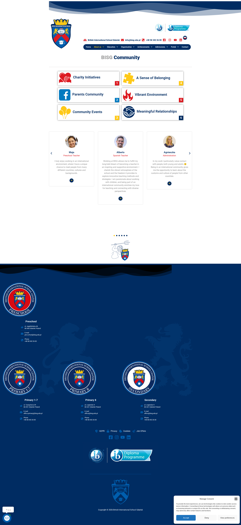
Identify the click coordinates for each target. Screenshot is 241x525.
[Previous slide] (51, 153)
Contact (185, 47)
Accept (186, 518)
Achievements (143, 47)
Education (111, 47)
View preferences (227, 518)
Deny (207, 518)
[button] (236, 499)
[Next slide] (189, 153)
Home (88, 47)
